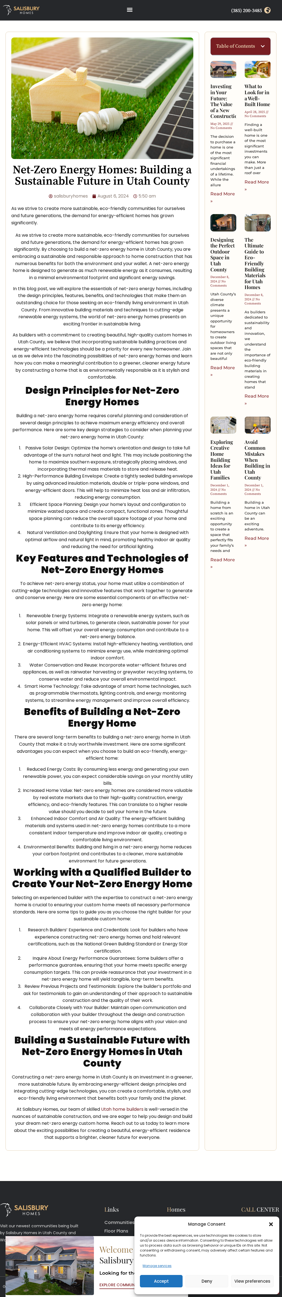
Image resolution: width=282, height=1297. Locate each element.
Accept (161, 1281)
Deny (207, 1281)
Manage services (157, 1265)
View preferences (252, 1281)
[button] (271, 1224)
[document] (141, 648)
